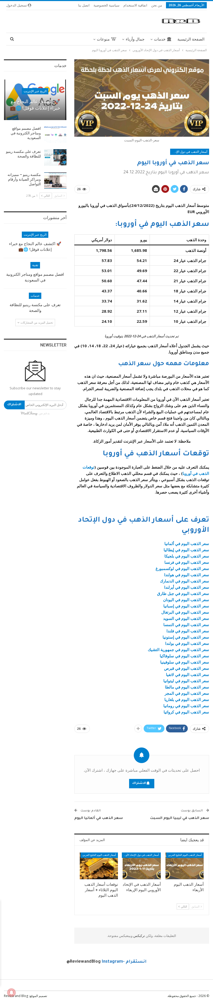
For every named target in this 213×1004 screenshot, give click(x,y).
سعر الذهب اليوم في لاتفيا (187, 674)
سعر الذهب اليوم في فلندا (188, 630)
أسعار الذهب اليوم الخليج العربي (185, 855)
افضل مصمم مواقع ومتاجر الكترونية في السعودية (26, 133)
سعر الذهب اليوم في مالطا (187, 687)
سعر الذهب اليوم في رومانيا (186, 705)
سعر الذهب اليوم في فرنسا (186, 562)
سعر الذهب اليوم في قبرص (186, 668)
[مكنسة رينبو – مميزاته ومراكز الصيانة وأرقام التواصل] (55, 180)
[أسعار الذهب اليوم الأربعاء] (184, 865)
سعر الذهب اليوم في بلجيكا (186, 556)
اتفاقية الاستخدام (135, 5)
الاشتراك (139, 783)
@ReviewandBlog (83, 962)
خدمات (159, 39)
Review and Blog (16, 996)
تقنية (35, 265)
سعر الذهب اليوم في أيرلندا (186, 587)
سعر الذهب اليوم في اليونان (186, 599)
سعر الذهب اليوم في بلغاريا (186, 699)
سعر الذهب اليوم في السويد (186, 618)
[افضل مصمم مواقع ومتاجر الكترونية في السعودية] (55, 134)
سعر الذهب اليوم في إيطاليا (186, 549)
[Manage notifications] (11, 992)
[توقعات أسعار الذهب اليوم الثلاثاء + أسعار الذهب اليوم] (99, 865)
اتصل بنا (84, 5)
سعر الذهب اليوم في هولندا (186, 574)
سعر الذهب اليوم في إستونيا (186, 637)
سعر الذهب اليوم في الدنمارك (184, 580)
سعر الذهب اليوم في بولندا (187, 643)
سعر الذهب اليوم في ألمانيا (186, 543)
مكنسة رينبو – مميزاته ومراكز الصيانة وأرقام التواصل (24, 179)
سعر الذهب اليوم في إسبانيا (186, 605)
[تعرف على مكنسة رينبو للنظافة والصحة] (55, 157)
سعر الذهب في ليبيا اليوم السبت (179, 818)
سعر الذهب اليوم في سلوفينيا (184, 662)
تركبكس (138, 935)
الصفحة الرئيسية (190, 39)
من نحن (156, 5)
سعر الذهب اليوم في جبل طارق (183, 593)
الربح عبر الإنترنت (35, 91)
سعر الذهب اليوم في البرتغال (185, 612)
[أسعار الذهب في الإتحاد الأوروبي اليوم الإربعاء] (142, 865)
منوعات (103, 39)
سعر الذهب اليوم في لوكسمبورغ (182, 568)
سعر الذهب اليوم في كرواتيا (186, 711)
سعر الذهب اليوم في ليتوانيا (186, 680)
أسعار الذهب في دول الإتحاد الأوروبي (188, 152)
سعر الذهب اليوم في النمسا (186, 624)
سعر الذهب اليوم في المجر (187, 693)
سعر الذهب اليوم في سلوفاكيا (184, 655)
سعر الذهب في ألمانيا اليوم (98, 818)
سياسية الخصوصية (106, 5)
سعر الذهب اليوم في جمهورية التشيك (178, 649)
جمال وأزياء (135, 39)
